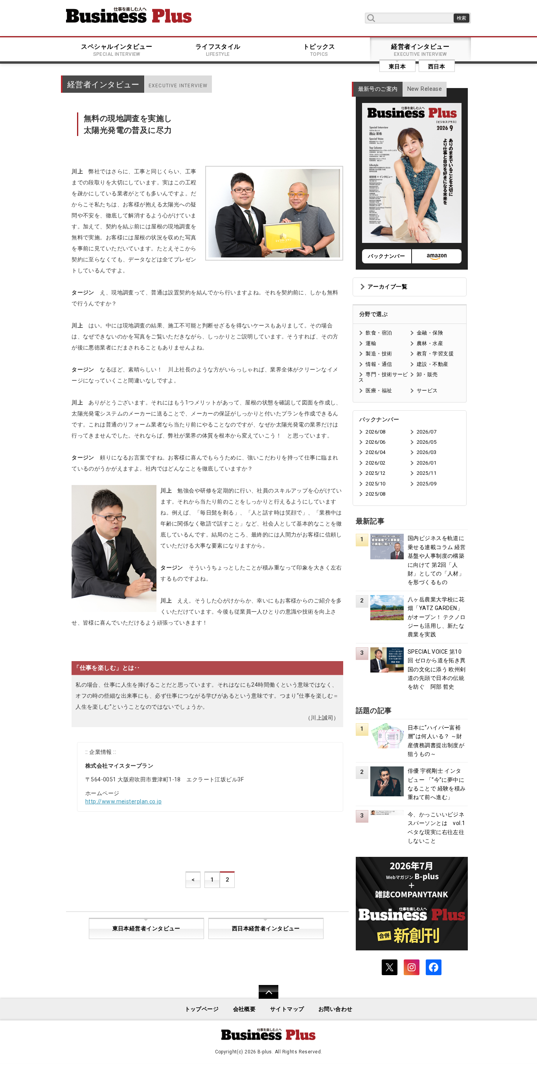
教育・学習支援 (435, 353)
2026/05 (426, 442)
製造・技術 (379, 353)
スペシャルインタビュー (116, 50)
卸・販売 (427, 374)
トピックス (319, 50)
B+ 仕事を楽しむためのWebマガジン (129, 15)
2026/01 (426, 463)
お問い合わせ (335, 1009)
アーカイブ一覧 (387, 286)
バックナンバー (386, 256)
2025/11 (426, 473)
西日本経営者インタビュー (266, 928)
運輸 (371, 343)
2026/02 (375, 463)
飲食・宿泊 (379, 333)
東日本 (397, 66)
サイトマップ (287, 1009)
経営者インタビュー (420, 50)
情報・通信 (379, 364)
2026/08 (375, 432)
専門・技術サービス (383, 377)
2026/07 (426, 432)
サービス (427, 390)
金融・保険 (430, 333)
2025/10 (375, 484)
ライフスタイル (218, 50)
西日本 (436, 66)
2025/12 (375, 473)
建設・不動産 (433, 364)
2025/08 (375, 494)
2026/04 (375, 452)
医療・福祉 (379, 390)
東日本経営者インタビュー (146, 928)
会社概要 (244, 1009)
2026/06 (375, 442)
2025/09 (426, 484)
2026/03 (426, 452)
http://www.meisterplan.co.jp (123, 801)
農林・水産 (430, 343)
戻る (264, 997)
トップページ (202, 1009)
